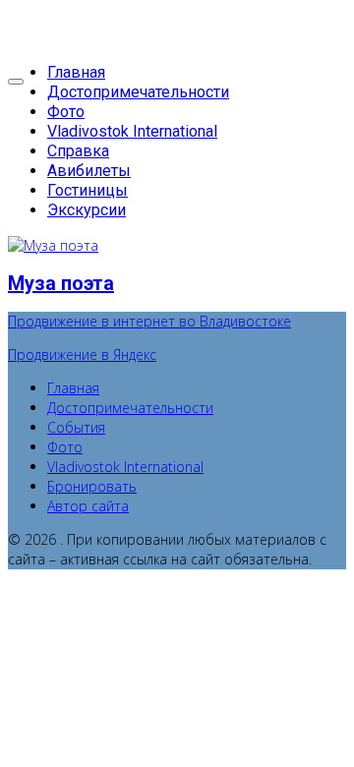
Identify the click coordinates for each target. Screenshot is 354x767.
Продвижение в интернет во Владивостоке (149, 321)
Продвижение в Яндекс (82, 354)
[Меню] (16, 82)
